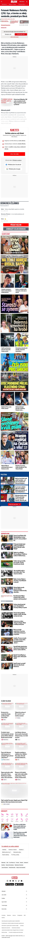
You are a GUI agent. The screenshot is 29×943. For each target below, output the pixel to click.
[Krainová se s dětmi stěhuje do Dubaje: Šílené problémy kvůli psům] (7, 623)
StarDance (21, 849)
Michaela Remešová (5, 25)
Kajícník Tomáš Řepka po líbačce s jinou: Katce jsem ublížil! (20, 656)
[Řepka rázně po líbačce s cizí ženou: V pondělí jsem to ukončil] (7, 581)
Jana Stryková (5, 867)
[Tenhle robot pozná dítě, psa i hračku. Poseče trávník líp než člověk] (7, 564)
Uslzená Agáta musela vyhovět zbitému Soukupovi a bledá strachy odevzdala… (20, 589)
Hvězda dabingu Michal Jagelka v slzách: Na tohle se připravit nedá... (20, 614)
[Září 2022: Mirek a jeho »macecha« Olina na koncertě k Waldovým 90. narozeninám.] (14, 21)
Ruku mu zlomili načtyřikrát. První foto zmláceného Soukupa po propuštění (20, 632)
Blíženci (12, 816)
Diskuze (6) (3, 27)
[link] (7, 881)
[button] (9, 884)
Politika (3, 483)
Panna (26, 816)
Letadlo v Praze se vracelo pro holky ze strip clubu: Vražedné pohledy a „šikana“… (20, 640)
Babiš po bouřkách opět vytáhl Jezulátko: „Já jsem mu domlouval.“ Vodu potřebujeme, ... (21, 480)
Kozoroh (17, 821)
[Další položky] (27, 4)
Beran (2, 816)
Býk (7, 816)
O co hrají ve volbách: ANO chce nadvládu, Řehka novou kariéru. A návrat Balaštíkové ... (21, 489)
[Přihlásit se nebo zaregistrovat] (26, 1)
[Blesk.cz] (14, 1)
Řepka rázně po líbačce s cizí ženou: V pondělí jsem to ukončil (20, 580)
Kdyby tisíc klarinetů (20, 867)
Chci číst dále (14, 154)
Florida (17, 862)
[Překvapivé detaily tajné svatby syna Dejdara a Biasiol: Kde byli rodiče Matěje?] (7, 546)
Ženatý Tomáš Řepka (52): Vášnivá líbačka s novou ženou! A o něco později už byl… (20, 538)
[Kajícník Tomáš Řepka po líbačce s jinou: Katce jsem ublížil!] (7, 657)
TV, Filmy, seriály (15, 854)
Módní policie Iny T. (6, 852)
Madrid (21, 862)
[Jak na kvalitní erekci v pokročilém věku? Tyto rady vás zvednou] (7, 573)
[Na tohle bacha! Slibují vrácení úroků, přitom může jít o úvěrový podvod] (7, 598)
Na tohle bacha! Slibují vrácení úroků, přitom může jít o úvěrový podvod (20, 597)
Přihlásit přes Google (14, 169)
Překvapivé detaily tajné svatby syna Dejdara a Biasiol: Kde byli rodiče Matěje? (19, 546)
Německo (3, 862)
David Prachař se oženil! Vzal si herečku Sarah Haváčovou (19, 664)
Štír (7, 821)
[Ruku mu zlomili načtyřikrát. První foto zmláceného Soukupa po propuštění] (7, 632)
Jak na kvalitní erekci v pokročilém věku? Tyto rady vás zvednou (19, 572)
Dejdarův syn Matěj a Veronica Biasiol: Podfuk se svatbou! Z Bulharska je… (20, 553)
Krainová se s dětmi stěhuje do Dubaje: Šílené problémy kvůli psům (20, 622)
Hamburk (26, 862)
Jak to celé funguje (15, 36)
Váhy (2, 821)
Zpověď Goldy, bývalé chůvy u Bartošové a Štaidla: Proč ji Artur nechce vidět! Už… (20, 648)
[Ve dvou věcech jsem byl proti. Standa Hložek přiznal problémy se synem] (7, 607)
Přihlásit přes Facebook (14, 164)
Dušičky (3, 865)
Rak (17, 816)
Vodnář (22, 821)
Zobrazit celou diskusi (16, 228)
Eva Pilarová (12, 862)
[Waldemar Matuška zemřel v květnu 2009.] (4, 21)
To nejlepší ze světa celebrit (10, 846)
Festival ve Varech (13, 849)
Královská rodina (17, 852)
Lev (21, 816)
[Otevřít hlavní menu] (1, 1)
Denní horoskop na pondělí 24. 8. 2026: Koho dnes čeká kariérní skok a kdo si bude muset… (20, 834)
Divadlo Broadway (10, 865)
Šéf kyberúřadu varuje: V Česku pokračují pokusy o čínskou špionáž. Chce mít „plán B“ (21, 498)
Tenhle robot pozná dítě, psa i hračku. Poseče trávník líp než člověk (19, 562)
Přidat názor (15, 224)
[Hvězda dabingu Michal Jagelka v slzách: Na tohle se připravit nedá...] (7, 615)
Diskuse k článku (9, 203)
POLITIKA (4, 474)
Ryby (26, 821)
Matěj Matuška (12, 867)
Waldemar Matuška (19, 865)
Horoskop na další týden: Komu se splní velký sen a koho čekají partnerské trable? (20, 826)
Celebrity (4, 849)
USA (7, 862)
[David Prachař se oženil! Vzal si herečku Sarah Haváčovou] (7, 666)
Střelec (12, 821)
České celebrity (5, 854)
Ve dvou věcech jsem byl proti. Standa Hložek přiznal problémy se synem (20, 605)
